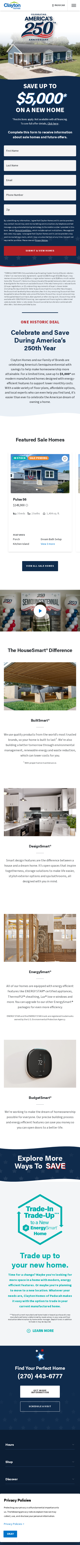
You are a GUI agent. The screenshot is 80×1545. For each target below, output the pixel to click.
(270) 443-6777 (40, 1375)
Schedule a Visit (40, 1406)
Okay (10, 1534)
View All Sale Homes (40, 566)
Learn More (43, 1330)
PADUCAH (60, 5)
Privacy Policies (41, 240)
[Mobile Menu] (74, 5)
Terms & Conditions (23, 230)
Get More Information (40, 1391)
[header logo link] (12, 5)
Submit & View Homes (40, 250)
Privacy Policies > (14, 1524)
